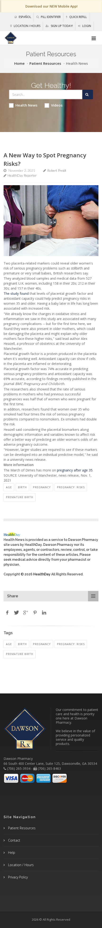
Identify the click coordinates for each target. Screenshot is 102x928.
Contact (13, 840)
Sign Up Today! (61, 26)
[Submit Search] (87, 94)
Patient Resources (45, 63)
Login (86, 26)
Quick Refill (78, 17)
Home (19, 63)
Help (11, 852)
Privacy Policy (17, 877)
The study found (16, 293)
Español (24, 17)
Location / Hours (26, 26)
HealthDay (42, 574)
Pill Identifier (50, 17)
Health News (26, 105)
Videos (57, 105)
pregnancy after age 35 (75, 470)
